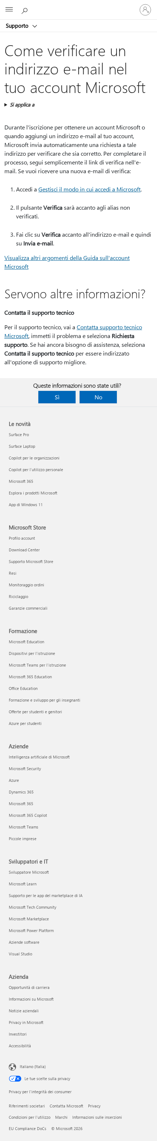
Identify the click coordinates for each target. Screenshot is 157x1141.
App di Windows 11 (26, 504)
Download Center (24, 549)
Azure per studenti (25, 723)
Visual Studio (20, 953)
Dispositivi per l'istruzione (32, 653)
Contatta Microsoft (66, 1106)
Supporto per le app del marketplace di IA (46, 895)
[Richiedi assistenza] (25, 9)
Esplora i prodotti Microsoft (33, 493)
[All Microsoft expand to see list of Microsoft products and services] (9, 10)
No (98, 397)
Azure (14, 780)
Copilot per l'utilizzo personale (36, 469)
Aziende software (24, 942)
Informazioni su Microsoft (31, 999)
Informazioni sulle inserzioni (97, 1117)
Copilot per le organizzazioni (34, 458)
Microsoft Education (26, 641)
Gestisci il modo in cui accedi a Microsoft (89, 189)
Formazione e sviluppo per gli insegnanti (44, 700)
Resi (12, 573)
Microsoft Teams (23, 827)
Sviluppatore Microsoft (29, 872)
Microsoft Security (25, 768)
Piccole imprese (23, 838)
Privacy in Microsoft (26, 1022)
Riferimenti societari (27, 1106)
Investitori (18, 1034)
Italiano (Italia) (33, 1066)
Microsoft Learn (23, 883)
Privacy (94, 1106)
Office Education (23, 688)
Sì (57, 397)
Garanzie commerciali (28, 608)
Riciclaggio (18, 596)
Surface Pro (19, 434)
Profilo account (22, 538)
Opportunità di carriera (29, 987)
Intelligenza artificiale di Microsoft (39, 757)
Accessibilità (20, 1045)
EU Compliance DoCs (27, 1128)
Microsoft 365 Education (30, 676)
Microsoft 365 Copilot (28, 815)
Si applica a (22, 104)
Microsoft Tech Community (32, 907)
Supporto (18, 25)
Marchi (61, 1117)
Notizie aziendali (24, 1010)
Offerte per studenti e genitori (35, 711)
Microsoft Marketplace (29, 918)
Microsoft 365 (21, 481)
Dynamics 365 (21, 792)
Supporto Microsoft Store (31, 561)
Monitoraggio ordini (26, 584)
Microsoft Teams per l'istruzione (37, 665)
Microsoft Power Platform (31, 930)
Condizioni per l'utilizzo (29, 1117)
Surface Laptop (22, 446)
